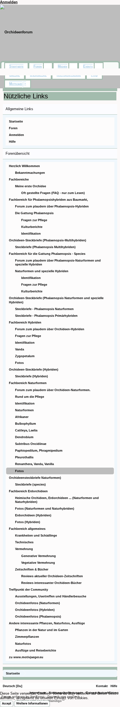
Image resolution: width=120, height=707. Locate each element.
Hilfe (12, 141)
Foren (13, 128)
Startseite (16, 121)
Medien (62, 66)
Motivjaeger (17, 84)
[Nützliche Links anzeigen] (114, 673)
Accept (6, 703)
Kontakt (102, 686)
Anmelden (9, 2)
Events (88, 66)
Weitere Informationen (32, 703)
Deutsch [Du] (12, 686)
